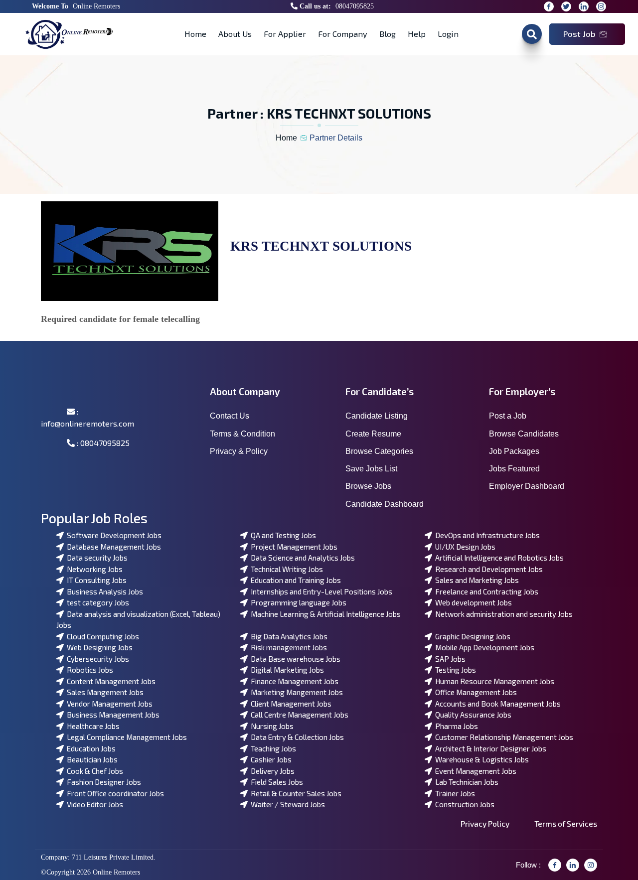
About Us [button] (235, 33)
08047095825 (354, 6)
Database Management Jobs (112, 546)
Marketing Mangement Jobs (295, 692)
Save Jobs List (371, 468)
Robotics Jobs (88, 669)
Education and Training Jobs (294, 580)
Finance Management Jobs (293, 681)
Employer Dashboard (526, 486)
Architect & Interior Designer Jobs (489, 748)
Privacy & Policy (239, 451)
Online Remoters (96, 6)
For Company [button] (342, 33)
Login (448, 33)
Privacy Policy (485, 823)
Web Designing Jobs (98, 647)
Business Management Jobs (112, 714)
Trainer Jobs (453, 793)
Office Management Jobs (474, 692)
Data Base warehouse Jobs (294, 658)
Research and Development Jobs (487, 569)
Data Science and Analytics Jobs (301, 557)
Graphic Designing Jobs (471, 636)
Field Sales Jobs (275, 781)
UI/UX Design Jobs (463, 546)
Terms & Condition (242, 434)
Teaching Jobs (272, 748)
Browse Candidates (524, 434)
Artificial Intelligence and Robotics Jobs (498, 557)
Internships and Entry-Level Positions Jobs (320, 591)
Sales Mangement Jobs (104, 692)
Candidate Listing (376, 416)
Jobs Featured (514, 468)
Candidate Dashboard (384, 504)
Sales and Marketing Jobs (475, 580)
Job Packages (514, 451)
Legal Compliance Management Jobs (125, 737)
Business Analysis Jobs (103, 591)
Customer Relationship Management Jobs (502, 737)
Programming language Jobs (297, 602)
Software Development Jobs (112, 535)
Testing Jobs (454, 669)
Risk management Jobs (287, 647)
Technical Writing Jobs (285, 569)
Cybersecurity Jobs (96, 658)
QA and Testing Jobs (282, 535)
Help (417, 33)
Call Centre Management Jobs (298, 714)
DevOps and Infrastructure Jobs (486, 535)
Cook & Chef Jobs (93, 770)
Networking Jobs (93, 569)
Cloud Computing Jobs (101, 636)
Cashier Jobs (270, 759)
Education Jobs (90, 748)
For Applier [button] (285, 33)
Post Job (579, 33)
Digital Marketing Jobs (286, 669)
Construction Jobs (463, 804)
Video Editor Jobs (93, 804)
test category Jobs (96, 602)
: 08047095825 (102, 442)
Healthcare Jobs (92, 726)
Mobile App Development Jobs (483, 647)
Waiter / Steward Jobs (286, 804)
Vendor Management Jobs (108, 703)
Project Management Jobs (292, 546)
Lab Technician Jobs (465, 781)
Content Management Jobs (110, 681)
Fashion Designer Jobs (102, 781)
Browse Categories (379, 451)
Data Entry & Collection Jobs (296, 737)
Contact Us (229, 416)
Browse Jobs (368, 486)
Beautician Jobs (91, 759)
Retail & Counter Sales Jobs (294, 793)
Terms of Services (565, 823)
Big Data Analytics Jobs (287, 636)
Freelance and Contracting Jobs (485, 591)
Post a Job (507, 416)
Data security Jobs (96, 557)
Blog (387, 33)
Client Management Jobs (289, 703)
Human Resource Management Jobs (493, 681)
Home (195, 33)
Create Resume (373, 434)
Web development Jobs (472, 602)
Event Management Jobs (474, 770)
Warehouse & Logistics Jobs (480, 759)
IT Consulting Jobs (95, 580)
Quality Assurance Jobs (471, 714)
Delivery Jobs (271, 770)
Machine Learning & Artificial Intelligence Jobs (324, 613)
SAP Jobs (449, 658)
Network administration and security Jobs (502, 613)
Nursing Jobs (271, 726)
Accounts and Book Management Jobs (496, 703)
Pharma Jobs (455, 726)
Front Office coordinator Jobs (114, 793)
